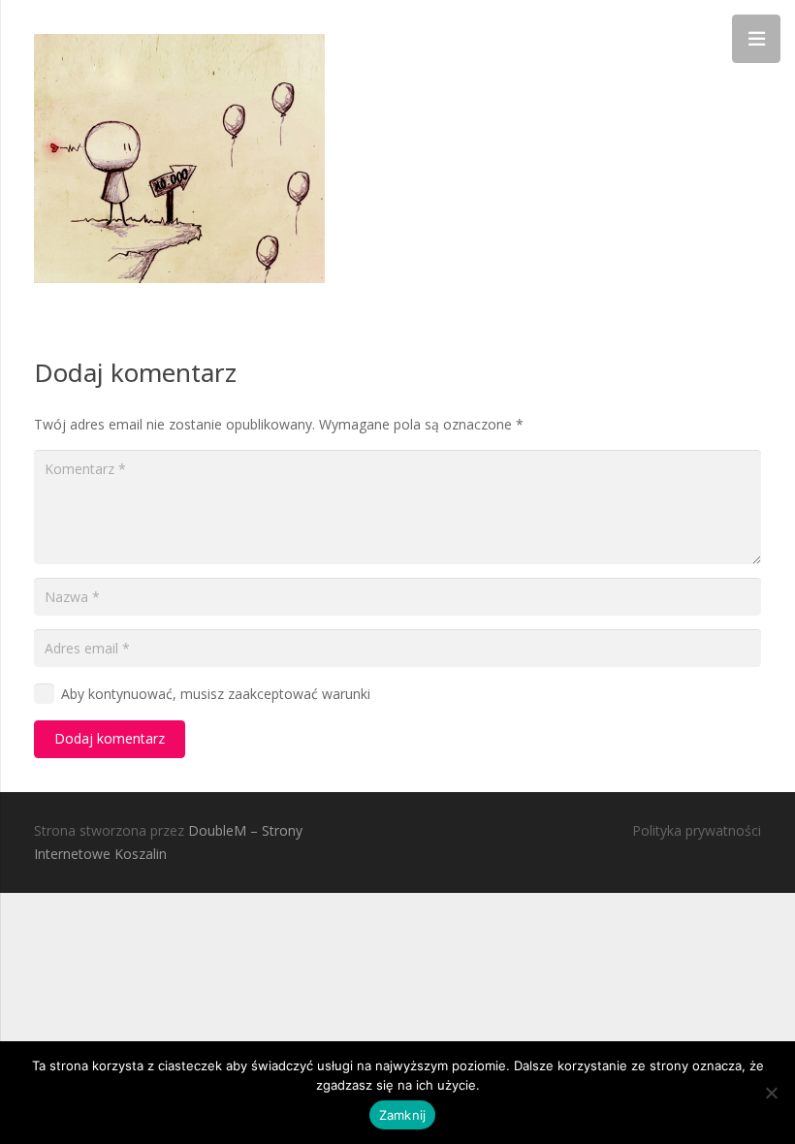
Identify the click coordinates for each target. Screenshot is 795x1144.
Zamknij (403, 1115)
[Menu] (756, 39)
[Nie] (770, 1092)
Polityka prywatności (696, 830)
